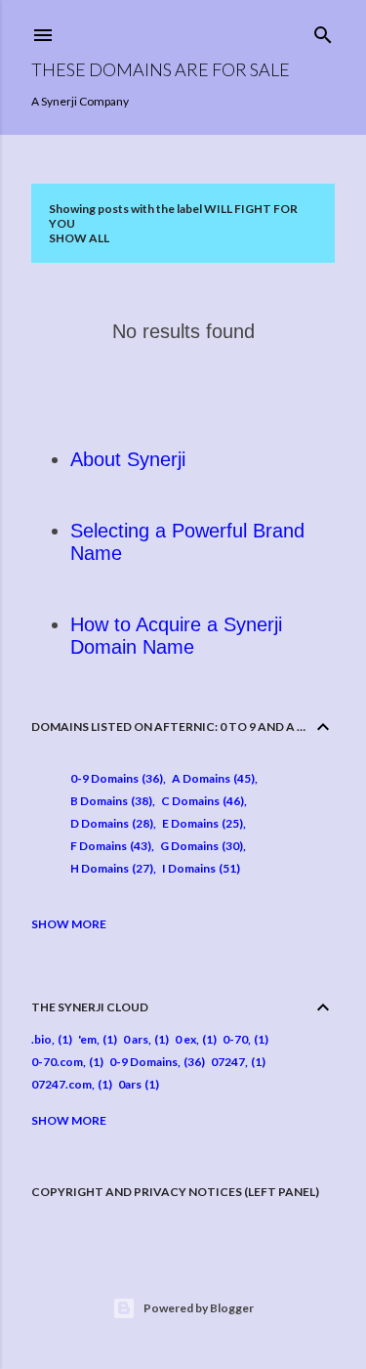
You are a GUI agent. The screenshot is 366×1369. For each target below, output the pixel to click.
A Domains (211, 778)
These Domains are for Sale (160, 69)
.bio (41, 1039)
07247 (228, 1061)
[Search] (323, 31)
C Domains (200, 800)
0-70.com (57, 1061)
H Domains (109, 868)
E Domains (200, 823)
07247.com (61, 1084)
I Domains (199, 868)
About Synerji (127, 459)
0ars (130, 1084)
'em (87, 1039)
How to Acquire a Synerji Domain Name (176, 636)
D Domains (109, 823)
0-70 (235, 1039)
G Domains (199, 845)
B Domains (109, 800)
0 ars (135, 1039)
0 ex (185, 1039)
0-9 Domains (114, 778)
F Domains (108, 845)
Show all (79, 238)
